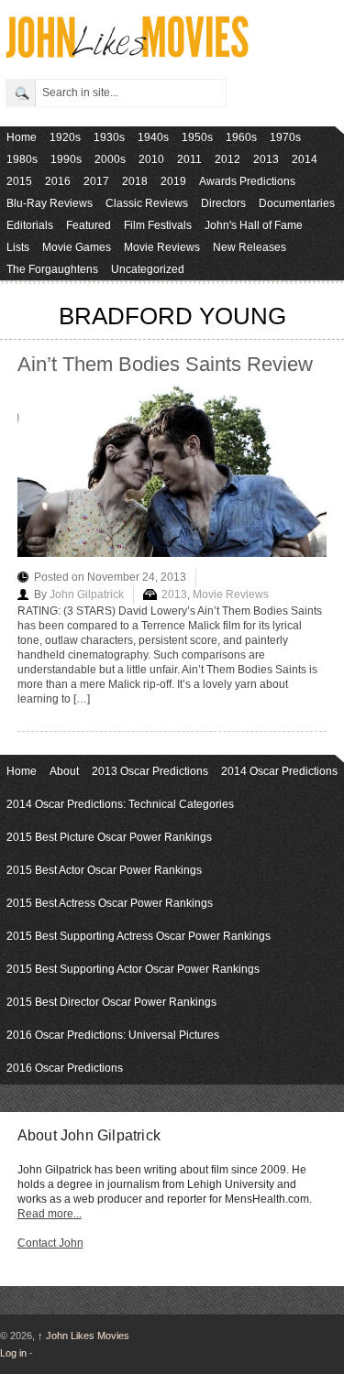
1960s (241, 137)
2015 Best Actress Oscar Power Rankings (109, 903)
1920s (65, 137)
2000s (110, 159)
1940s (153, 137)
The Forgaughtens (52, 269)
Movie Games (76, 247)
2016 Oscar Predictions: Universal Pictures (112, 1035)
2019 (173, 181)
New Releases (249, 247)
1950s (197, 137)
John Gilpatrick (87, 594)
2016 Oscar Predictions (64, 1068)
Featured (88, 225)
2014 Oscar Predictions (279, 771)
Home (21, 137)
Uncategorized (147, 269)
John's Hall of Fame (254, 225)
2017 (96, 181)
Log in (13, 1352)
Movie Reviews (162, 247)
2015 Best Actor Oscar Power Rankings (104, 870)
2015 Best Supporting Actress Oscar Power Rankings (138, 936)
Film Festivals (158, 225)
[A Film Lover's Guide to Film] (126, 52)
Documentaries (297, 203)
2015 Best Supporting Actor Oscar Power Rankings (133, 969)
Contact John (50, 1243)
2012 (227, 159)
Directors (223, 203)
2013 (266, 159)
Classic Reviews (146, 203)
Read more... (49, 1213)
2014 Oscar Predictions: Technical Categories (120, 804)
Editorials (29, 225)
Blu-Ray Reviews (49, 203)
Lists (17, 247)
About (64, 771)
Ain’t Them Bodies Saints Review (165, 364)
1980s (22, 159)
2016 (58, 181)
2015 (19, 181)
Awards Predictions (247, 181)
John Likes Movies (83, 1335)
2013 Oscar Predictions (150, 771)
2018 (135, 181)
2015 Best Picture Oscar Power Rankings (109, 837)
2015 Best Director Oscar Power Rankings (111, 1002)
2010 (151, 159)
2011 (189, 159)
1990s (66, 159)
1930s (109, 137)
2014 (304, 159)
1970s (285, 137)
